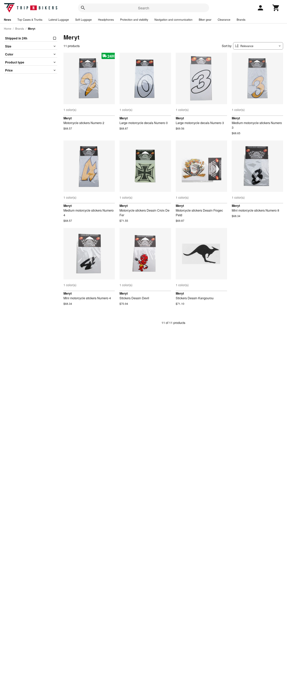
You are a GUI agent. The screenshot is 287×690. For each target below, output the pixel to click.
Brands (241, 19)
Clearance (224, 19)
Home (7, 28)
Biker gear (205, 19)
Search (143, 7)
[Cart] (276, 8)
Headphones (106, 19)
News (7, 19)
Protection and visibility (134, 19)
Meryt (67, 118)
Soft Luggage (83, 19)
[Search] (83, 8)
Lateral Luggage (59, 19)
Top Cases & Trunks (29, 19)
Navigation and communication (173, 19)
